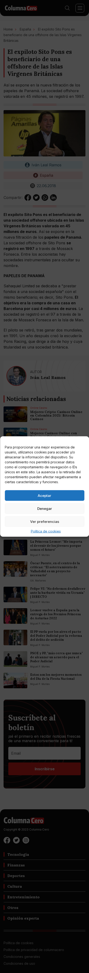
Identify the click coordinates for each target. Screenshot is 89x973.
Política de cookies (46, 531)
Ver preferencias (44, 521)
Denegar (44, 508)
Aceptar (44, 495)
